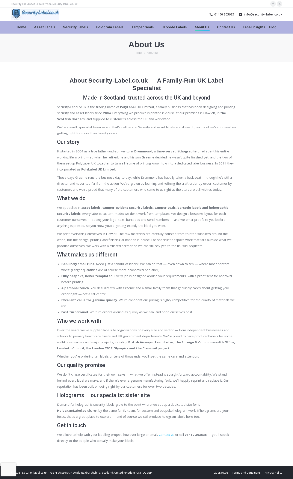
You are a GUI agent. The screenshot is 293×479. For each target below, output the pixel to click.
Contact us (166, 434)
